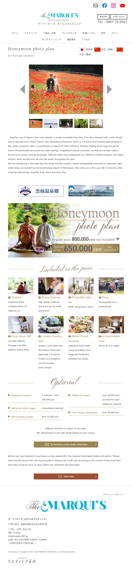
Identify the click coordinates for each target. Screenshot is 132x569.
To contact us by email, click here (69, 444)
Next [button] (109, 89)
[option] (66, 89)
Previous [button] (22, 89)
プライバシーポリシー (113, 494)
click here (69, 476)
